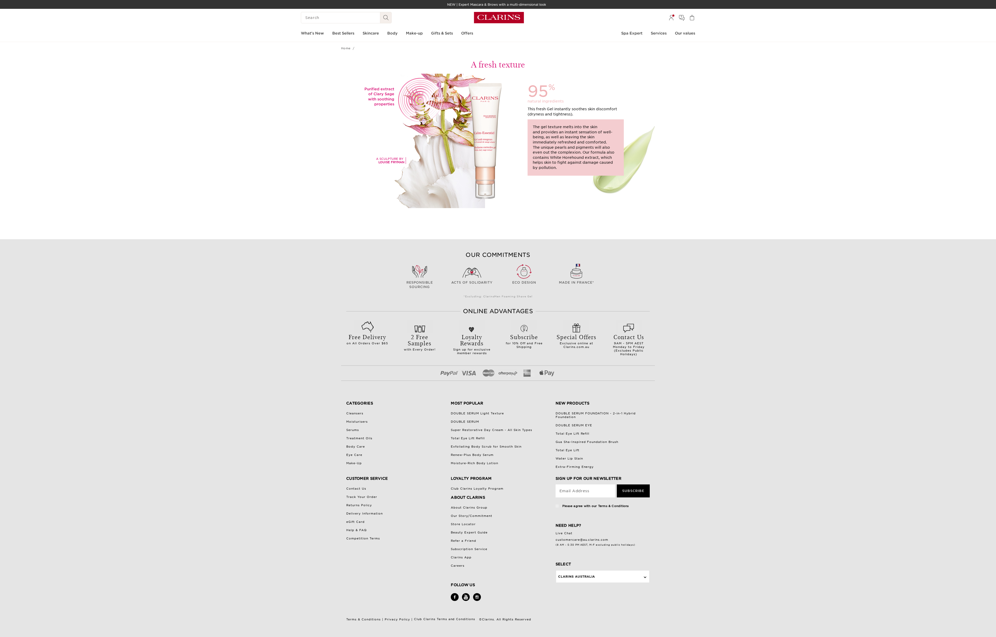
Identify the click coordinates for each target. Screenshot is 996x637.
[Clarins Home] (498, 17)
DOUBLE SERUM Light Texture (477, 413)
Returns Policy (359, 505)
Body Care (355, 446)
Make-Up (354, 463)
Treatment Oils (359, 438)
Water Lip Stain (569, 458)
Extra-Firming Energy (575, 467)
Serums (352, 430)
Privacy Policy (397, 619)
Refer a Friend (463, 541)
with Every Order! (419, 342)
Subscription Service (469, 549)
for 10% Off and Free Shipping (524, 341)
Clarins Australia (576, 576)
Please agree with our (595, 506)
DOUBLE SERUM (465, 421)
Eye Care (354, 455)
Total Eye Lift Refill (468, 438)
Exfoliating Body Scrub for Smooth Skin (486, 446)
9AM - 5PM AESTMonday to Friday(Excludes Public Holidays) (629, 344)
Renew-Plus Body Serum (472, 455)
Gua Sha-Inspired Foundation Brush (587, 442)
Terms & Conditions (613, 506)
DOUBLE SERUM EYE (574, 425)
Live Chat (564, 533)
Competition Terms (363, 538)
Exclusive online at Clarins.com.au (576, 341)
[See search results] (386, 17)
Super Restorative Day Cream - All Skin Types (491, 430)
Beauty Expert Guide (469, 532)
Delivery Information (364, 513)
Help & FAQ (356, 530)
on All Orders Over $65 (367, 339)
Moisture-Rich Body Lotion (474, 463)
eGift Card (355, 522)
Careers (458, 565)
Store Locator (463, 524)
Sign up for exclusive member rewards (471, 344)
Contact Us (356, 488)
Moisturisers (357, 421)
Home (346, 48)
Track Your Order (361, 497)
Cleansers (354, 413)
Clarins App (461, 557)
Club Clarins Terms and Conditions (445, 619)
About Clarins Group (469, 507)
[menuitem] (671, 18)
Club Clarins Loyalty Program (477, 488)
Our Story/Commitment (471, 516)
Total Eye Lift (567, 450)
